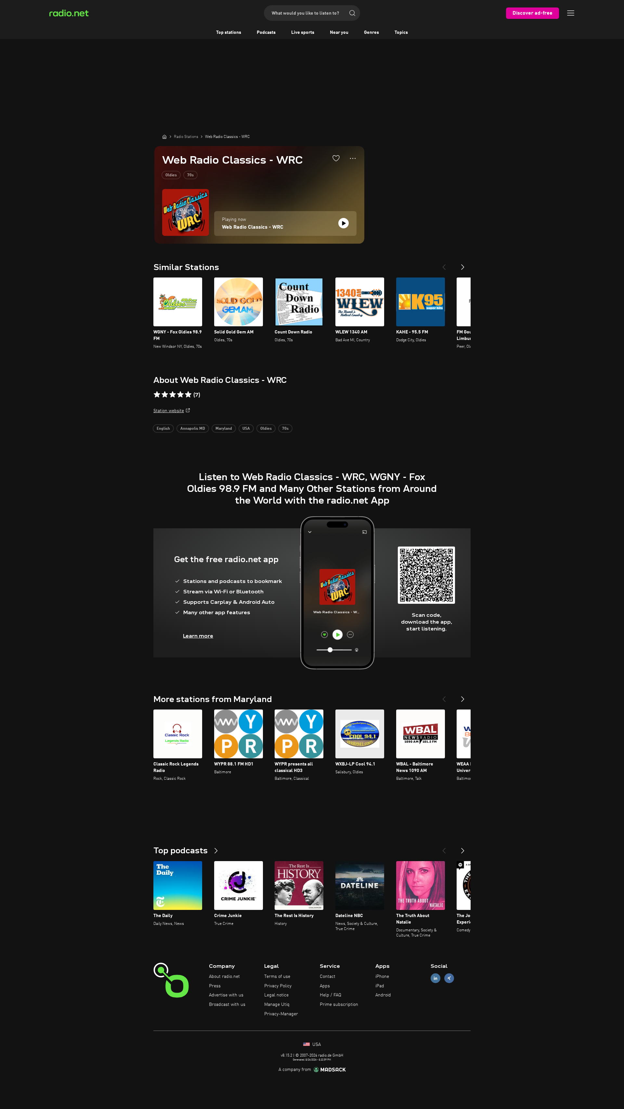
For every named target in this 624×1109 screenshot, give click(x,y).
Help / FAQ (330, 995)
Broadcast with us (227, 1004)
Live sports (302, 32)
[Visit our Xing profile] (449, 978)
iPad (379, 986)
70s (190, 175)
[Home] (164, 136)
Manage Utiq (277, 1004)
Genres (371, 32)
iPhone (382, 976)
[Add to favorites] (336, 158)
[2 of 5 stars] (165, 395)
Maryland (223, 429)
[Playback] (343, 223)
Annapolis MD (192, 429)
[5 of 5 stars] (188, 395)
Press (215, 986)
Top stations (228, 32)
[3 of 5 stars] (172, 395)
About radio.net (224, 976)
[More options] (353, 158)
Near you (339, 32)
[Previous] (444, 264)
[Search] (352, 13)
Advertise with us (226, 995)
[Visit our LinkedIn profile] (435, 978)
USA (246, 429)
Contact (327, 976)
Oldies (171, 175)
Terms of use (277, 976)
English (163, 429)
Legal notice (276, 995)
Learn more (198, 635)
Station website (168, 411)
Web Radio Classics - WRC (252, 227)
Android (383, 995)
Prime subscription (339, 1004)
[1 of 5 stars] (157, 395)
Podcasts (266, 32)
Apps (325, 986)
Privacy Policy (278, 986)
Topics (401, 32)
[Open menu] (571, 13)
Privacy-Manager (281, 1014)
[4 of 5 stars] (180, 395)
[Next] (463, 264)
